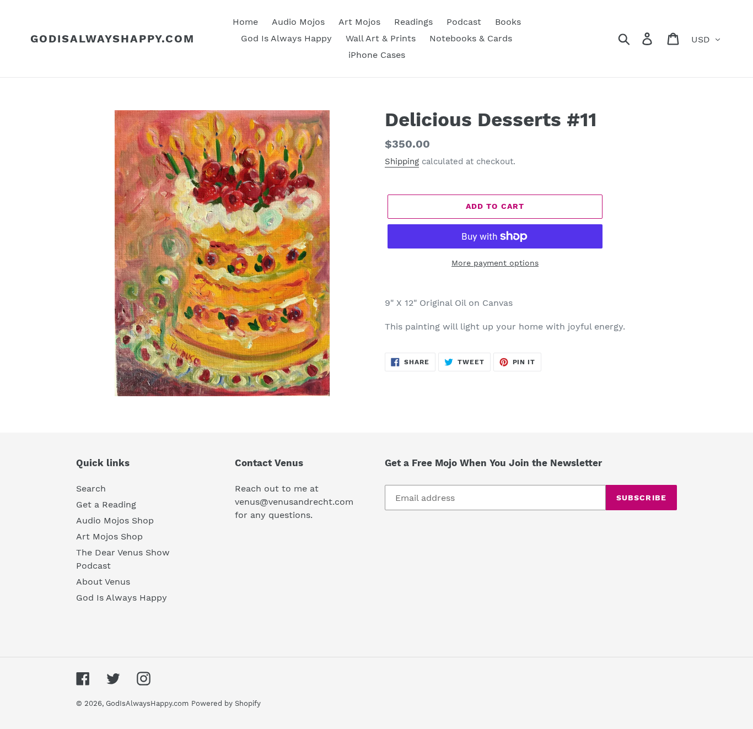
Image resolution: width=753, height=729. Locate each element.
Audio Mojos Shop (115, 520)
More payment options (495, 262)
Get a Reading (106, 504)
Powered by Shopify (226, 703)
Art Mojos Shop (109, 536)
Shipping (402, 161)
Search (91, 488)
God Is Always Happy (121, 597)
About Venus (103, 581)
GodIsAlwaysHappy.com (112, 38)
